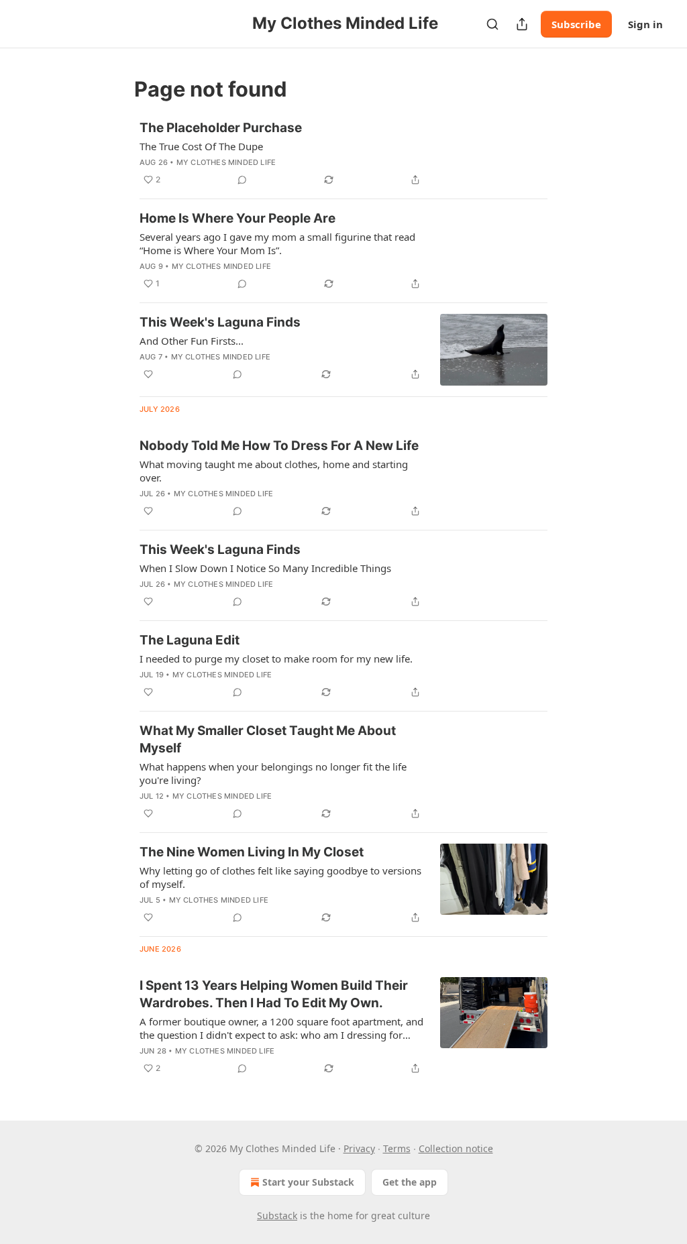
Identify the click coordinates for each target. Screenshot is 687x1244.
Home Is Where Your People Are (237, 218)
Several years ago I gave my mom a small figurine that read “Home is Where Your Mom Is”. (277, 243)
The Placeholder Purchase (221, 127)
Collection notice (456, 1148)
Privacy (359, 1148)
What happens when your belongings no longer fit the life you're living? (273, 773)
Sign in (645, 24)
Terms (397, 1148)
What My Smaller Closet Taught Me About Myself (268, 739)
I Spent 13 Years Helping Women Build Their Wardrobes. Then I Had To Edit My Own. (274, 994)
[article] (343, 153)
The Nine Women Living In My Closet (252, 852)
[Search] (492, 24)
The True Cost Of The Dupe (201, 146)
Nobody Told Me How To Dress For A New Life (279, 445)
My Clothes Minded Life (226, 162)
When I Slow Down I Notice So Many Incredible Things (265, 568)
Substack (277, 1215)
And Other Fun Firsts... (192, 340)
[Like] (148, 374)
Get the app (409, 1182)
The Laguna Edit (190, 640)
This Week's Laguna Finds (220, 322)
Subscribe (576, 24)
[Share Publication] (522, 24)
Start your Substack (308, 1182)
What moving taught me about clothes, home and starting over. (274, 470)
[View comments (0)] (242, 180)
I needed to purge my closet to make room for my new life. (276, 658)
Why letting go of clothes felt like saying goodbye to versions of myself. (280, 877)
